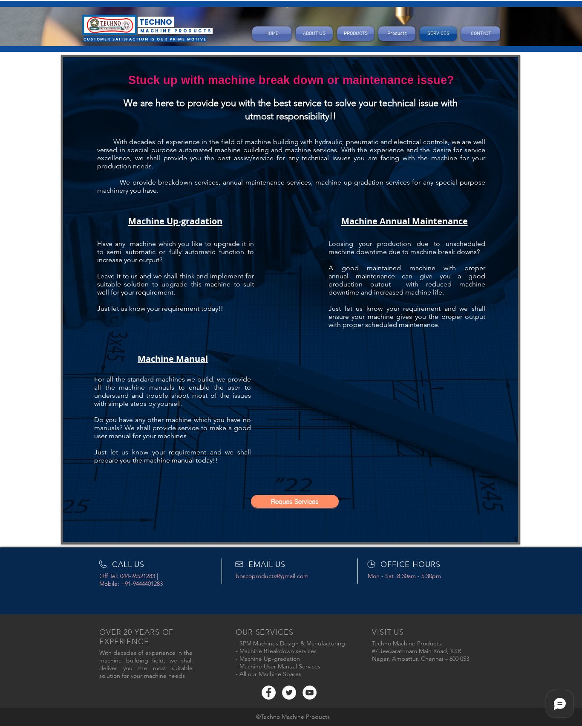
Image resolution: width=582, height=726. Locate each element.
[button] (295, 501)
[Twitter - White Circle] (289, 693)
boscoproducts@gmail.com (272, 576)
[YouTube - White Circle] (310, 693)
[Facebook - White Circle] (269, 693)
